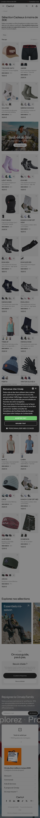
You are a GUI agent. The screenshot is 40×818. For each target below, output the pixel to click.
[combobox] (33, 389)
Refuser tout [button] (21, 423)
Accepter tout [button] (20, 418)
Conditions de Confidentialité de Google (18, 411)
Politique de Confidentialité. (24, 413)
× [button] (35, 388)
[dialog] (20, 409)
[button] (20, 428)
